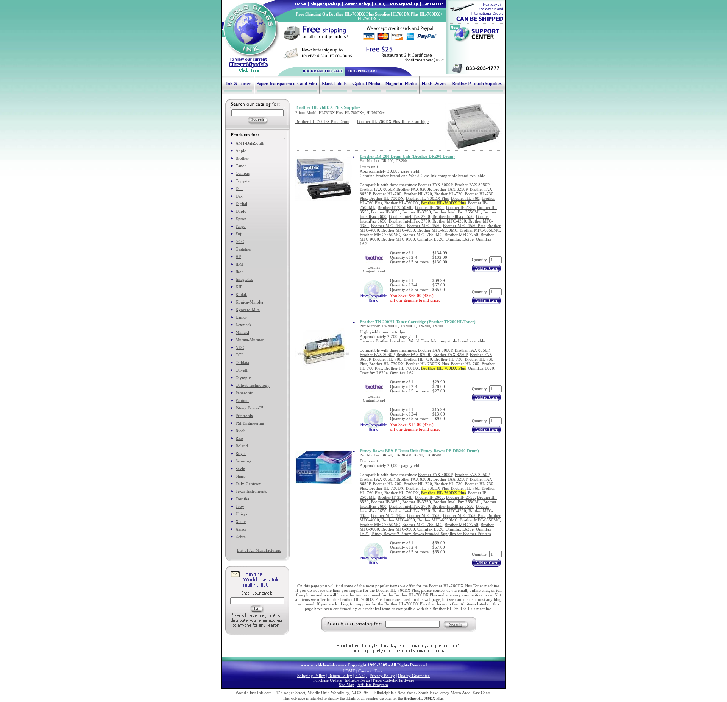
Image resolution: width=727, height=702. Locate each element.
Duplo (241, 211)
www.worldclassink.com (322, 665)
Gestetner (244, 249)
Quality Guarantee (414, 675)
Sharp (241, 476)
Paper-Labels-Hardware (393, 680)
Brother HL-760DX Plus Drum (322, 121)
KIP (239, 287)
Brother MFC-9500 (398, 239)
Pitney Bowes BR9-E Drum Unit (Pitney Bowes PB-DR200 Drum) (419, 450)
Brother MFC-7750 (461, 234)
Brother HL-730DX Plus (427, 198)
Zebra (241, 536)
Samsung (243, 461)
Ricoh (241, 430)
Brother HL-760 (465, 198)
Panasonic (244, 393)
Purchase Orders (327, 680)
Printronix (244, 415)
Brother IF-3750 (416, 212)
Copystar (243, 181)
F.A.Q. (361, 675)
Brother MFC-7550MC (380, 234)
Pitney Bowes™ (249, 408)
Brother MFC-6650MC (480, 230)
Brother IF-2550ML (395, 207)
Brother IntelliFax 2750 (409, 216)
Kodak (241, 294)
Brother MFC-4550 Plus (464, 225)
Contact (364, 671)
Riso (239, 438)
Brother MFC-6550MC (437, 230)
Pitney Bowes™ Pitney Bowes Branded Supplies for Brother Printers (431, 533)
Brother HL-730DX (386, 198)
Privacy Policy (382, 675)
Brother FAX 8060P (377, 189)
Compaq (243, 173)
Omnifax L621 (403, 372)
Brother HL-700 (387, 193)
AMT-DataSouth (250, 143)
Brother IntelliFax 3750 (409, 221)
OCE (240, 355)
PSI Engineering (250, 423)
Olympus (243, 377)
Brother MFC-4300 (449, 221)
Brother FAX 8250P (450, 189)
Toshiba (242, 499)
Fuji (239, 234)
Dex (239, 196)
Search (455, 624)
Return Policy (340, 675)
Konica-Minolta (249, 302)
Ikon (240, 271)
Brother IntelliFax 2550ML (457, 212)
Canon (241, 165)
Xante (241, 521)
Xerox (241, 529)
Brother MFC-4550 (424, 225)
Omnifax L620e (460, 239)
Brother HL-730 (448, 193)
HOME (349, 671)
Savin (240, 468)
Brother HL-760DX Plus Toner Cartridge (393, 121)
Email (379, 671)
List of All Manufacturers (259, 550)
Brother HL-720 (418, 193)
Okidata (242, 362)
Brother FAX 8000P (435, 184)
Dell (239, 188)
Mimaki (242, 332)
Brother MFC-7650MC (422, 234)
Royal (241, 453)
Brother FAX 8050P (472, 184)
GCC (240, 241)
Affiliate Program (372, 684)
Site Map (346, 684)
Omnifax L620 (430, 239)
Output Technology (253, 385)
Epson (241, 218)
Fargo (241, 226)
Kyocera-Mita (248, 309)
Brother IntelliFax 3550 (453, 216)
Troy (240, 506)
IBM (239, 264)
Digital (241, 203)
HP (238, 256)
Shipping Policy (311, 675)
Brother (242, 158)
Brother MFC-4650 (398, 230)
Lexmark (243, 324)
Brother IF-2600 (429, 207)
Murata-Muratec (250, 340)
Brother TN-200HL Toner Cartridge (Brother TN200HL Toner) (418, 321)
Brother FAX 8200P (413, 189)
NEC (240, 347)
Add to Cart (486, 268)
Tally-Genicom (249, 483)
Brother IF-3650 (385, 212)
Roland (242, 446)
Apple (241, 150)
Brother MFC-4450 (388, 225)
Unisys (241, 514)
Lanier (241, 317)
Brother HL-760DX (401, 203)
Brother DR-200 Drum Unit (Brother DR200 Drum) (407, 156)
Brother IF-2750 (460, 207)
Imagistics (244, 279)
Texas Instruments (251, 491)
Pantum (242, 400)
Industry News (357, 680)
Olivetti (242, 370)
